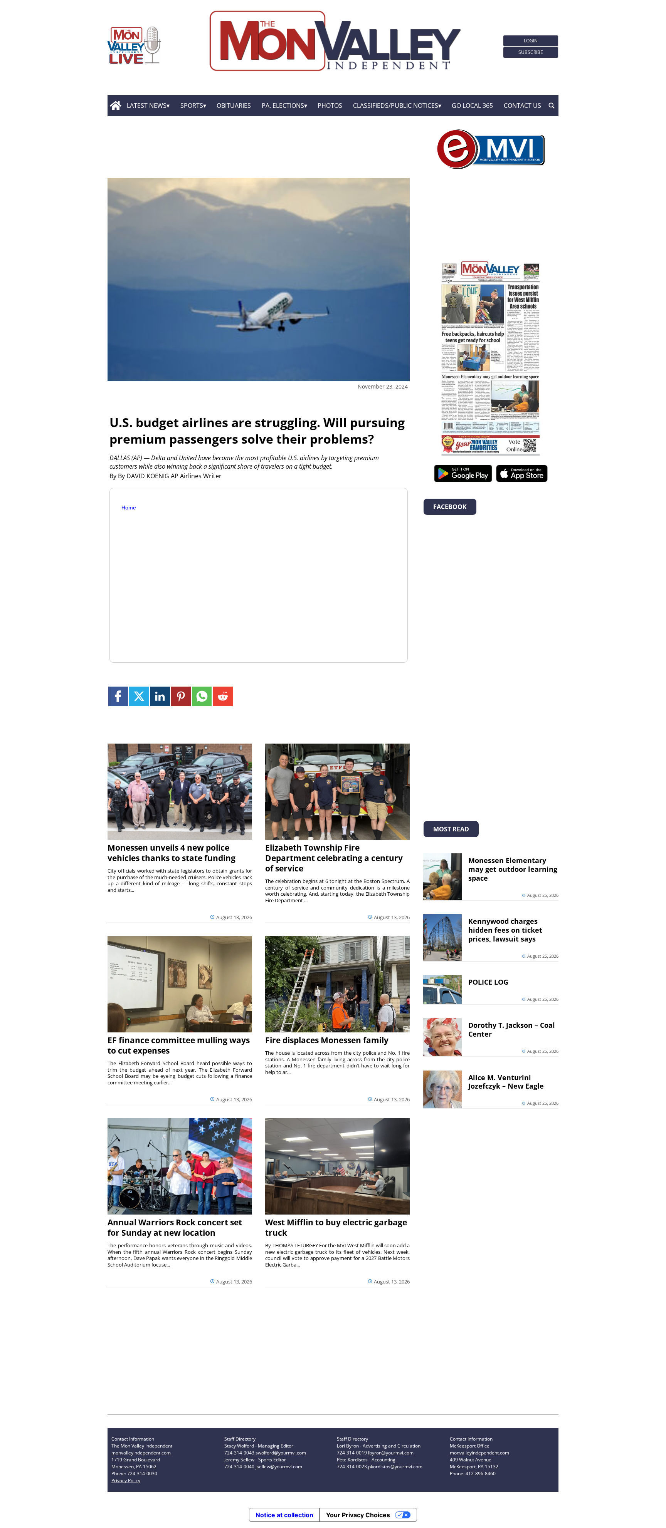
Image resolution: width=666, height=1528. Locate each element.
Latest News (146, 105)
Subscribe (530, 52)
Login (531, 40)
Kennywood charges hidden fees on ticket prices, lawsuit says (505, 929)
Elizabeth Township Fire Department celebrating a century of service (334, 858)
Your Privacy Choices (358, 1515)
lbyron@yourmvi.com (391, 1452)
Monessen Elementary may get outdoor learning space (512, 869)
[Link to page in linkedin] (160, 696)
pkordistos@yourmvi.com (395, 1466)
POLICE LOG (488, 982)
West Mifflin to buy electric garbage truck (336, 1227)
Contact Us (522, 105)
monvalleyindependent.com (141, 1452)
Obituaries (234, 105)
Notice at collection (284, 1515)
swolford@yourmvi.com (281, 1452)
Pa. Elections (283, 105)
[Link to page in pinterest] (181, 696)
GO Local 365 (472, 105)
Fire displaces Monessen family (326, 1040)
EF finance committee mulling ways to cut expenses (179, 1045)
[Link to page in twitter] (139, 696)
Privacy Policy (125, 1480)
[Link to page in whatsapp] (202, 696)
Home (128, 507)
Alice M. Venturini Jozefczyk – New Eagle (506, 1082)
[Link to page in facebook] (118, 696)
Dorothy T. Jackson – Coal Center (511, 1029)
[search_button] (551, 105)
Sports (191, 105)
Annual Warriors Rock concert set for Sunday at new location (175, 1227)
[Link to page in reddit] (222, 696)
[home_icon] (115, 105)
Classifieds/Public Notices (395, 105)
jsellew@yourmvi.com (279, 1466)
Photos (330, 105)
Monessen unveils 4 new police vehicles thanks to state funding (171, 852)
